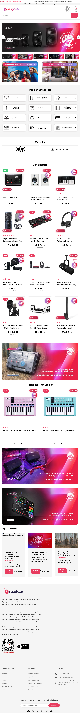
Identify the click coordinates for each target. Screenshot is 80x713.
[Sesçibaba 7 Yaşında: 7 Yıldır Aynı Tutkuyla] (40, 541)
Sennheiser (60, 235)
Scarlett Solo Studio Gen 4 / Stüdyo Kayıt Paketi (40, 283)
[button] (3, 37)
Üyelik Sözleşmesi (33, 677)
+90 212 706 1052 (64, 674)
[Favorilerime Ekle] (22, 177)
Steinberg (6, 279)
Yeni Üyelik (5, 673)
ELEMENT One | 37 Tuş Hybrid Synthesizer (65, 198)
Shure (59, 279)
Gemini (32, 322)
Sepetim (4, 677)
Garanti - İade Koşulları (35, 683)
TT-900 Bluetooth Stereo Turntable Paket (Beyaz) (39, 327)
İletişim (4, 690)
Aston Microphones (9, 235)
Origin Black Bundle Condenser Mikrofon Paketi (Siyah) (13, 240)
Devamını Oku (9, 571)
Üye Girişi (4, 680)
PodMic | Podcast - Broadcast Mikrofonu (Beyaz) (18, 432)
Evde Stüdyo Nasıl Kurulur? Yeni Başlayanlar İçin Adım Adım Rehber (12, 555)
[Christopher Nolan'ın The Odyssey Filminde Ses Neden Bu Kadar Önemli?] (66, 540)
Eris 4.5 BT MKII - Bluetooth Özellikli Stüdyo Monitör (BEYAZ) (40, 198)
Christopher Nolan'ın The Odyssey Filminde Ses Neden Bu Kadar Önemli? (66, 554)
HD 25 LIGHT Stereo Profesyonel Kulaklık (64, 240)
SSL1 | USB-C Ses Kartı (11, 197)
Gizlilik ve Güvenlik (33, 686)
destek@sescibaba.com (66, 677)
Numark (32, 235)
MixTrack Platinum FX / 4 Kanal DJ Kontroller (39, 240)
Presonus (33, 194)
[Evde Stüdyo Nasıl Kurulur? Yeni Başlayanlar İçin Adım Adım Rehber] (13, 541)
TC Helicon (47, 427)
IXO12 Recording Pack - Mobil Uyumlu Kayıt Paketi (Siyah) (12, 283)
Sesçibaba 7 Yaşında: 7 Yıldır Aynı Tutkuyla (39, 553)
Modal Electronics (63, 194)
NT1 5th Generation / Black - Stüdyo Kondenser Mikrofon (13, 327)
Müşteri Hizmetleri (7, 686)
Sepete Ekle (21, 442)
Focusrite (33, 279)
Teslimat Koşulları (33, 673)
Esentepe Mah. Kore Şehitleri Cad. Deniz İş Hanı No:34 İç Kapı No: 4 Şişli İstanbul (68, 682)
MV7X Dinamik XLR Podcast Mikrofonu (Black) (66, 283)
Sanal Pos (31, 690)
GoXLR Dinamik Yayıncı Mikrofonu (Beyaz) (58, 431)
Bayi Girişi (4, 683)
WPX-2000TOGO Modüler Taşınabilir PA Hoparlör (66, 327)
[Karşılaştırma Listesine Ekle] (22, 174)
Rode (5, 322)
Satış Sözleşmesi (33, 680)
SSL (4, 194)
